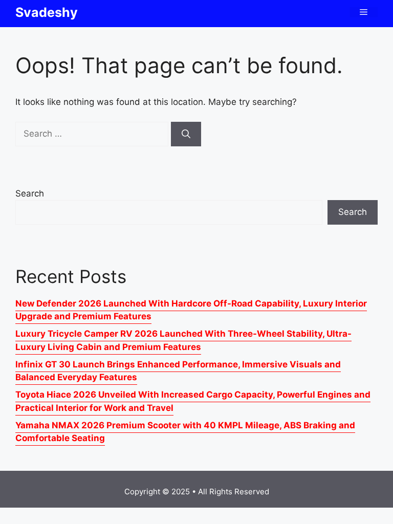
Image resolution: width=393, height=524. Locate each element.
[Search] (186, 134)
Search (29, 193)
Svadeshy (46, 12)
